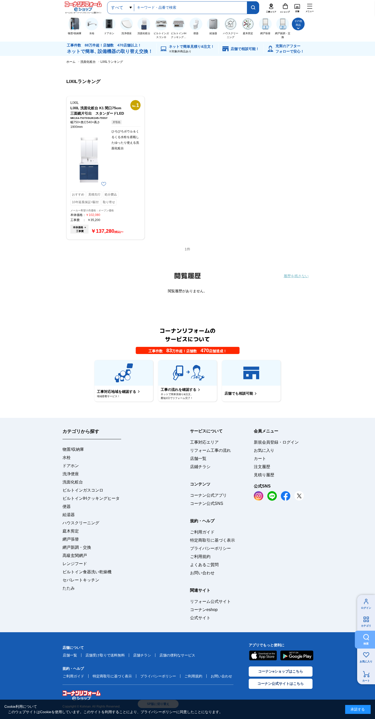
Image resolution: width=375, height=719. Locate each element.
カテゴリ (366, 625)
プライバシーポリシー (210, 548)
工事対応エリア (204, 442)
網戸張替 (70, 539)
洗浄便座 (70, 474)
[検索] (253, 7)
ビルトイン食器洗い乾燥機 (86, 572)
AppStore (263, 655)
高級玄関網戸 (74, 555)
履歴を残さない (296, 276)
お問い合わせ (202, 573)
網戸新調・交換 (76, 547)
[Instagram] (258, 496)
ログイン (366, 607)
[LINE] (272, 496)
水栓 (66, 457)
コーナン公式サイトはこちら (280, 683)
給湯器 (68, 515)
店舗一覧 (198, 458)
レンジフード (74, 564)
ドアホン (70, 466)
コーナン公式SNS (206, 503)
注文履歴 (262, 467)
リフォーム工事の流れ (210, 450)
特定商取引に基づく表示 (212, 540)
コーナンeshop (204, 609)
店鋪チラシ (200, 467)
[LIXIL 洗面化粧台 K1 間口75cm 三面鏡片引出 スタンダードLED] (88, 160)
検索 (366, 643)
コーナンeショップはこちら (280, 671)
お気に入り (366, 661)
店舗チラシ (142, 655)
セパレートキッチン (80, 580)
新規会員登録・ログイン (276, 442)
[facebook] (285, 496)
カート (366, 680)
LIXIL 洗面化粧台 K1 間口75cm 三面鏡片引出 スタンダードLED (97, 110)
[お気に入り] (103, 184)
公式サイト (200, 618)
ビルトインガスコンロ (82, 490)
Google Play (296, 655)
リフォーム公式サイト (210, 601)
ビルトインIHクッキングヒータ (91, 498)
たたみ (68, 588)
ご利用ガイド (202, 532)
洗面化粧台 (72, 482)
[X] (299, 496)
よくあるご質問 (204, 565)
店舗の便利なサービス (177, 655)
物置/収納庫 (73, 449)
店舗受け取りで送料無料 (105, 655)
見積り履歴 (264, 475)
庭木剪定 (70, 531)
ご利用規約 (200, 556)
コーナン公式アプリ (208, 495)
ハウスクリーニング (80, 523)
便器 (66, 506)
